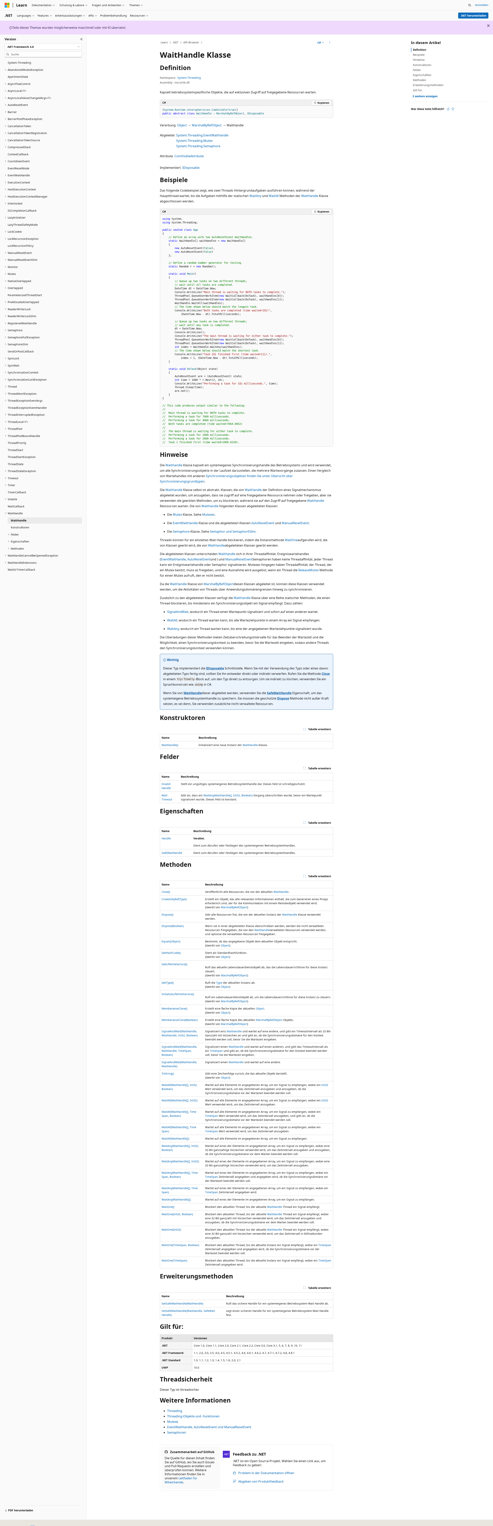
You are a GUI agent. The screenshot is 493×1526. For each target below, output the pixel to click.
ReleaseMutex (308, 570)
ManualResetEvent (295, 523)
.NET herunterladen (473, 15)
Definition (419, 50)
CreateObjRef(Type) (174, 899)
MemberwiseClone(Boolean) (180, 1020)
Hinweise (419, 60)
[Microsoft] (7, 5)
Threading (174, 1411)
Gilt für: (418, 90)
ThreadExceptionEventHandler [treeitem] (27, 408)
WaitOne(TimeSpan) (174, 1260)
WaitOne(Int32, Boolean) (177, 1214)
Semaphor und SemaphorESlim (233, 531)
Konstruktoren (422, 65)
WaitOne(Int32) (171, 1229)
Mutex (177, 514)
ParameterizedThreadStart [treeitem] (25, 295)
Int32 (324, 1085)
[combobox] (43, 47)
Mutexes (208, 514)
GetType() (168, 982)
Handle (166, 838)
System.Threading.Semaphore (198, 146)
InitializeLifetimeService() (178, 994)
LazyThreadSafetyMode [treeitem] (23, 224)
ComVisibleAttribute (189, 156)
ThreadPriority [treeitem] (17, 443)
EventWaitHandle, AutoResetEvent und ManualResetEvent (209, 1427)
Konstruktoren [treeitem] (20, 527)
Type (219, 982)
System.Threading (189, 77)
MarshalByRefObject (207, 125)
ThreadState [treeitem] (15, 464)
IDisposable (191, 168)
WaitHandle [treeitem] (18, 520)
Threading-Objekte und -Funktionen (193, 1416)
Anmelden (481, 5)
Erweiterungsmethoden (428, 85)
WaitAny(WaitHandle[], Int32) (180, 1161)
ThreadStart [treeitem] (15, 450)
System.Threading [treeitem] (19, 62)
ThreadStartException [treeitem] (22, 457)
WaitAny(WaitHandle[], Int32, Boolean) (228, 795)
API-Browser (191, 42)
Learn (164, 42)
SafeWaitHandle (279, 693)
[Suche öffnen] (470, 5)
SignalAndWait (177, 612)
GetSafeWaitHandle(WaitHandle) (182, 1303)
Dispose (283, 698)
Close (326, 674)
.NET (176, 42)
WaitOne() (168, 1207)
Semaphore (181, 531)
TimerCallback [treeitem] (17, 492)
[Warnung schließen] (488, 26)
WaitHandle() (170, 745)
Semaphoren (176, 1432)
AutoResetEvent (262, 523)
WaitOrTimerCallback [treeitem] (21, 569)
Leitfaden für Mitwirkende (181, 1480)
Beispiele (419, 55)
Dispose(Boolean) (173, 926)
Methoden (419, 80)
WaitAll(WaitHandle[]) (175, 1138)
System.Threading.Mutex (194, 141)
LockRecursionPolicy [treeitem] (21, 246)
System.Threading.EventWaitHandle (202, 135)
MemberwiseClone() (174, 1008)
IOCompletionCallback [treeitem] (22, 210)
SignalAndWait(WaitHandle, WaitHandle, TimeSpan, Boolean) (179, 1051)
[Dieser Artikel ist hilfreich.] (448, 109)
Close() (166, 892)
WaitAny (255, 196)
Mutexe (172, 1422)
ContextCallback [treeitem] (18, 154)
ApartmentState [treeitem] (18, 77)
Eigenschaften (422, 75)
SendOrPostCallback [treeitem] (21, 351)
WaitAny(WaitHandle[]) (176, 1199)
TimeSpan (216, 1051)
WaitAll (274, 196)
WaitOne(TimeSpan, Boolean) (180, 1245)
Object (182, 125)
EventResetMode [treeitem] (18, 168)
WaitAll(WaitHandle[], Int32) (179, 1100)
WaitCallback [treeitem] (16, 506)
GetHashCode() (171, 953)
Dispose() (167, 914)
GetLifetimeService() (174, 964)
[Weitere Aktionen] (329, 43)
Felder (417, 70)
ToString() (168, 1073)
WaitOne (291, 540)
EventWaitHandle (185, 523)
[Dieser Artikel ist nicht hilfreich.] (452, 109)
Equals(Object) (171, 941)
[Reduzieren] (81, 39)
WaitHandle (309, 196)
